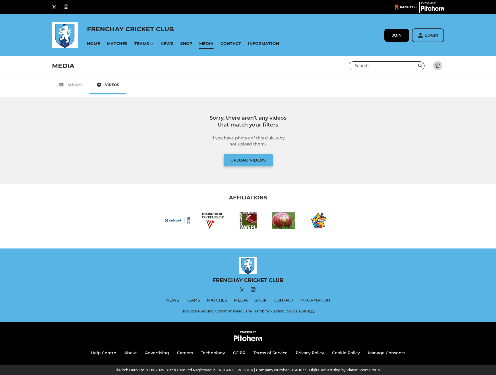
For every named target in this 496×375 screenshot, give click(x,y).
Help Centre (103, 352)
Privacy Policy (310, 352)
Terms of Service (270, 352)
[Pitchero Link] (432, 9)
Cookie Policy (346, 352)
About (130, 352)
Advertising (157, 352)
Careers (185, 352)
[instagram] (66, 7)
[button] (93, 43)
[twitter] (54, 7)
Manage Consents (386, 352)
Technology (213, 352)
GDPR (239, 352)
